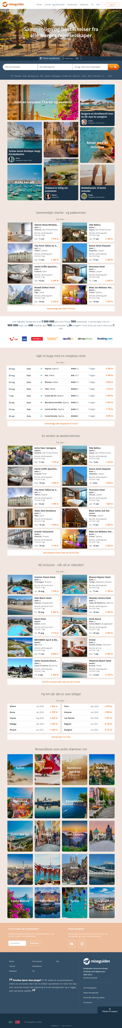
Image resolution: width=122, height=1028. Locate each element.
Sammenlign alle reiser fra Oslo (61, 309)
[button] (20, 67)
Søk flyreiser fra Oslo (61, 737)
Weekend (84, 4)
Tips (57, 961)
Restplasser (37, 966)
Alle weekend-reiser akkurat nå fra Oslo (61, 553)
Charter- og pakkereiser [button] (55, 4)
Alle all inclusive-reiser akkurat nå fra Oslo (61, 682)
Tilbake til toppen (110, 1011)
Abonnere (34, 943)
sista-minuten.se (66, 1025)
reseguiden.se (55, 1025)
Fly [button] (92, 4)
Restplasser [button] (72, 4)
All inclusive (37, 961)
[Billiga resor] (10, 1022)
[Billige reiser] (17, 1022)
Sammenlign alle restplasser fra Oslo (61, 424)
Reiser (39, 4)
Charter (12, 966)
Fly (33, 971)
